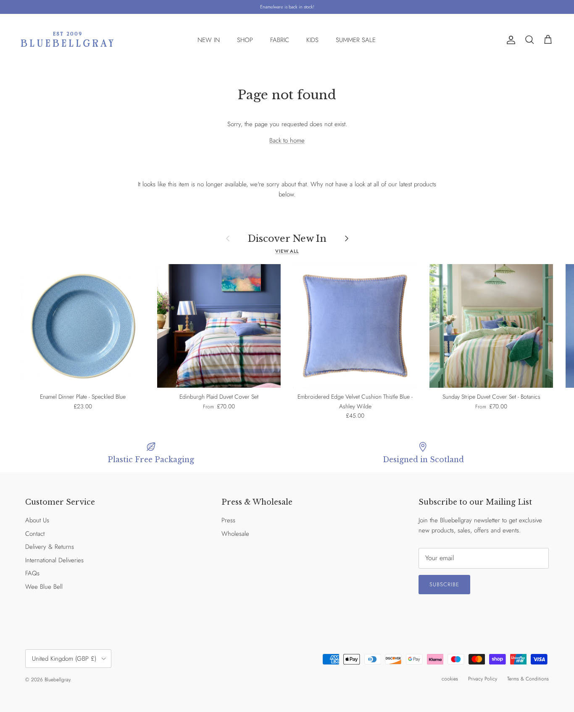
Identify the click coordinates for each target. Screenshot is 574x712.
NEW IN (208, 40)
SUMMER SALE (356, 40)
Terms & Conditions (528, 679)
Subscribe (444, 584)
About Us (37, 520)
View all (287, 251)
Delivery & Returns (49, 546)
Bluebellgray (57, 679)
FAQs (32, 573)
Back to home (287, 140)
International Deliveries (54, 560)
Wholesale (235, 533)
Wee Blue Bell (44, 586)
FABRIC (279, 40)
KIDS (312, 40)
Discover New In (287, 238)
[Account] (509, 40)
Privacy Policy (482, 679)
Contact (35, 533)
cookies (450, 679)
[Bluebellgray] (67, 40)
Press (228, 520)
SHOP (245, 40)
